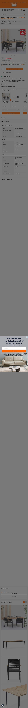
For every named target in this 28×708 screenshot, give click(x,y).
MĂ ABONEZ (14, 351)
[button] (2, 705)
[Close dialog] (27, 337)
